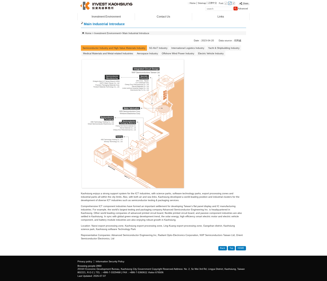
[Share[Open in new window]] (244, 3)
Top (231, 248)
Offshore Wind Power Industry (178, 53)
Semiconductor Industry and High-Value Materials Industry (114, 48)
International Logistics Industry (187, 48)
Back (222, 248)
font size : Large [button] (233, 3)
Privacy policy (84, 261)
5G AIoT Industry (158, 48)
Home (193, 3)
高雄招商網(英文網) (106, 5)
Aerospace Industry (147, 53)
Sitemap (202, 3)
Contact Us (163, 16)
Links (220, 16)
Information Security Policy (110, 261)
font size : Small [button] (226, 3)
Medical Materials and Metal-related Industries (108, 53)
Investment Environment (106, 16)
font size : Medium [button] (229, 3)
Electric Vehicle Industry (211, 53)
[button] (235, 8)
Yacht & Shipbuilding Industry (223, 48)
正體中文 (212, 3)
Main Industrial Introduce (135, 33)
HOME (241, 248)
